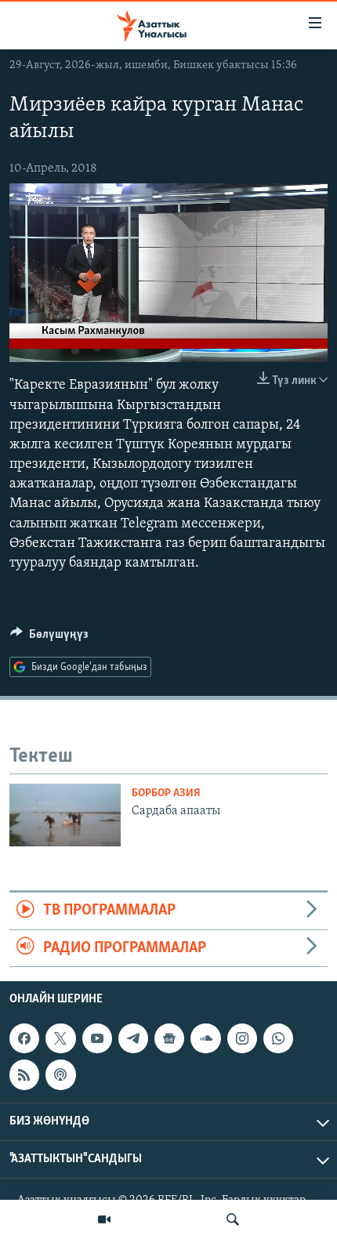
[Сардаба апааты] (65, 815)
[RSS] (24, 1074)
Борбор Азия (166, 793)
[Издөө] (232, 1219)
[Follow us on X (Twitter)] (60, 1038)
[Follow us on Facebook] (24, 1038)
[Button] (49, 638)
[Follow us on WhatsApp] (278, 1038)
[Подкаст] (60, 1074)
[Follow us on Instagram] (242, 1038)
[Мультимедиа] (104, 1219)
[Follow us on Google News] (169, 1038)
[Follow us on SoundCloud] (205, 1038)
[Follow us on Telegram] (133, 1038)
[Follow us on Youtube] (97, 1038)
